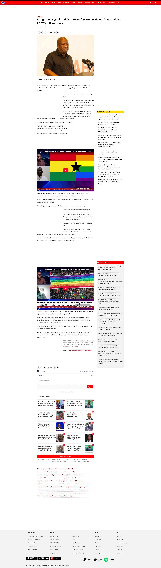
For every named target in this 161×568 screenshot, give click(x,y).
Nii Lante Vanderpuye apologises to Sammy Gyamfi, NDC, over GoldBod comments (109, 137)
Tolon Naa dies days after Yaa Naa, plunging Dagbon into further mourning (109, 295)
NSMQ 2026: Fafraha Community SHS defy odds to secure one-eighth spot (109, 289)
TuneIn (88, 559)
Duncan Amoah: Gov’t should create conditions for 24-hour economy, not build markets (110, 362)
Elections (111, 2)
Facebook (98, 539)
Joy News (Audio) (78, 553)
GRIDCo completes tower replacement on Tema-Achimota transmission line (110, 315)
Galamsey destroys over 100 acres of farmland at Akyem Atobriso (108, 309)
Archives (119, 549)
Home (41, 2)
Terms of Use (32, 546)
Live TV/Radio (96, 2)
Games (119, 536)
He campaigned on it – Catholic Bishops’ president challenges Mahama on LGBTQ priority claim (62, 487)
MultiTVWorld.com (79, 546)
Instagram (98, 546)
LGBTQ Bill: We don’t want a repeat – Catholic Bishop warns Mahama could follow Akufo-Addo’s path (64, 484)
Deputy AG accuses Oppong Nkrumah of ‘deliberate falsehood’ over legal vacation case (109, 167)
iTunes (99, 559)
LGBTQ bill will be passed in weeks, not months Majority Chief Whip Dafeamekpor (59, 478)
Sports (73, 2)
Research (87, 2)
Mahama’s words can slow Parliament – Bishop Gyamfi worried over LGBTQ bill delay (60, 481)
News (47, 2)
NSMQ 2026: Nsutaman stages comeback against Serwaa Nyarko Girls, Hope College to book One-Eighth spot (110, 282)
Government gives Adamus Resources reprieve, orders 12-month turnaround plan (108, 152)
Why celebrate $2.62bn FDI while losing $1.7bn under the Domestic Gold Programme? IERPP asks (109, 268)
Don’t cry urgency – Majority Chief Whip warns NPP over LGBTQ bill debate (57, 468)
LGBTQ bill (88, 350)
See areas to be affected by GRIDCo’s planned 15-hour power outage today (110, 181)
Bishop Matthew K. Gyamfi (76, 350)
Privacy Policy (32, 549)
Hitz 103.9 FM (54, 543)
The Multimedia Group (35, 536)
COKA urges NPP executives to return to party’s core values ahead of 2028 (109, 275)
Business (66, 2)
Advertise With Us (34, 539)
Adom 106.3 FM (55, 539)
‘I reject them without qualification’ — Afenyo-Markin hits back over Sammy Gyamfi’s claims (109, 174)
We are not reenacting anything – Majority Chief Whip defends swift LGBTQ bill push (59, 475)
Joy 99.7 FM (54, 536)
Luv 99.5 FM (54, 549)
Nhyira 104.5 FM (55, 553)
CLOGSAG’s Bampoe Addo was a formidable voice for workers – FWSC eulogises (109, 302)
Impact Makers (122, 543)
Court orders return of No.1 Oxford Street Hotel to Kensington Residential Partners (109, 144)
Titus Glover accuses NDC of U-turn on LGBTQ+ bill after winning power (56, 496)
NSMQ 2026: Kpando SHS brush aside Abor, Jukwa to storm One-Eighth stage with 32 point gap (109, 354)
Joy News (76, 536)
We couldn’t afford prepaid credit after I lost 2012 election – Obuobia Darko (109, 347)
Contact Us (31, 543)
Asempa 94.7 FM (55, 546)
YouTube (97, 536)
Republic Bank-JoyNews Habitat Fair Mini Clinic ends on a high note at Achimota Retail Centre (110, 322)
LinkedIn (97, 549)
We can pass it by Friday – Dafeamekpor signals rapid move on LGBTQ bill (57, 471)
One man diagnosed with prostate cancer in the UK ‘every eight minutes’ (110, 341)
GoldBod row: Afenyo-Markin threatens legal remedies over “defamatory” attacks (108, 130)
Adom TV (76, 539)
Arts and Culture (56, 2)
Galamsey (120, 546)
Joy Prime (76, 543)
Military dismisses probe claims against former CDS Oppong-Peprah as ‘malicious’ (110, 159)
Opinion (79, 2)
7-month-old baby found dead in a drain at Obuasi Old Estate (109, 329)
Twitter (97, 543)
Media (105, 2)
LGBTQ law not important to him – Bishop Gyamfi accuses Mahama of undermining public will (62, 490)
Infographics (99, 553)
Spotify (111, 559)
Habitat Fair (120, 539)
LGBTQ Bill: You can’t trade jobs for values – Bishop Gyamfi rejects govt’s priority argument (61, 493)
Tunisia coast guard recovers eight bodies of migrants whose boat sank (110, 335)
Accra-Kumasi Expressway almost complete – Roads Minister (109, 123)
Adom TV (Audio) (78, 549)
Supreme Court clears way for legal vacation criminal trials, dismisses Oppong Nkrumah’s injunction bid (110, 117)
